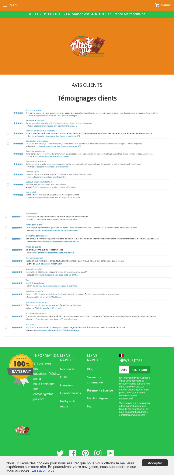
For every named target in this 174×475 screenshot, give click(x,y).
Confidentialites (70, 393)
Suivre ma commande (95, 379)
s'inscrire (140, 370)
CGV (63, 377)
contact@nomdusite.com (132, 415)
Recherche (67, 369)
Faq (89, 406)
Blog (90, 369)
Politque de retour (67, 403)
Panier (165, 5)
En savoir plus (43, 470)
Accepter (155, 462)
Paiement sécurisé (100, 390)
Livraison (66, 385)
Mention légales (98, 398)
